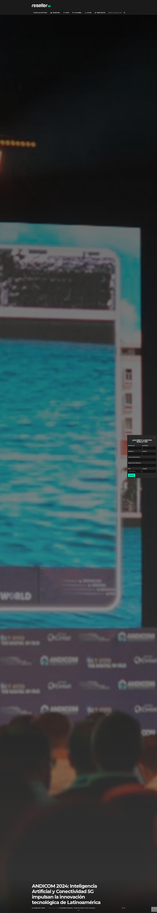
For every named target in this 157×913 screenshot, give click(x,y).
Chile (67, 12)
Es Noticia (70, 908)
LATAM (89, 12)
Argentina (56, 12)
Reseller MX (101, 12)
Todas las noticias (40, 12)
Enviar (131, 475)
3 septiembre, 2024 (53, 908)
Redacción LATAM (39, 908)
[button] (154, 438)
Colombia (77, 12)
